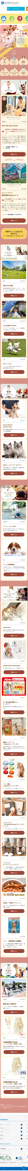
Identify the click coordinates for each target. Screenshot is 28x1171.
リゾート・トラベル (5, 1124)
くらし (1, 1131)
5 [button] (16, 119)
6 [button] (18, 119)
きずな (1, 1135)
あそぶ (1, 1138)
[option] (14, 107)
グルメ (1, 1128)
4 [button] (14, 119)
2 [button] (11, 119)
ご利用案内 (2, 1148)
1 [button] (9, 119)
